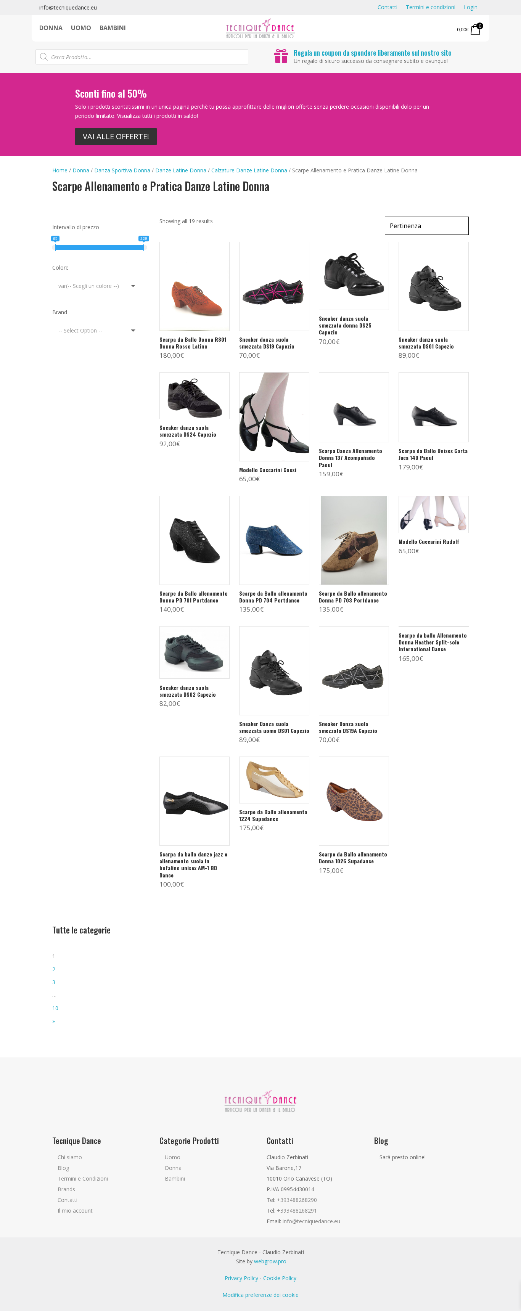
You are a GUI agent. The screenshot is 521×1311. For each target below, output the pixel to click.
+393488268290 (297, 1199)
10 (55, 1008)
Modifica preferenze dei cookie (260, 1294)
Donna (51, 28)
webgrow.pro (270, 1261)
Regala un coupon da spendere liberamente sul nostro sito (373, 53)
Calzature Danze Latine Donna (249, 170)
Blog (63, 1167)
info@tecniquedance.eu (68, 7)
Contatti (387, 8)
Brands (66, 1189)
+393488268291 (297, 1210)
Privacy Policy (241, 1278)
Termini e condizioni (430, 8)
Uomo (81, 28)
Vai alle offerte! (116, 136)
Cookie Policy (279, 1278)
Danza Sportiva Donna (122, 170)
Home (60, 170)
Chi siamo (70, 1157)
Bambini (113, 28)
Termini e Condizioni (83, 1178)
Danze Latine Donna (180, 170)
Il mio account (75, 1210)
